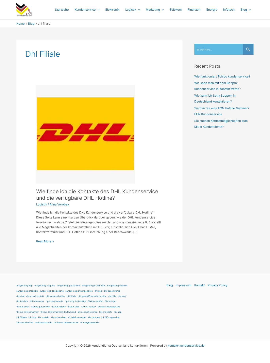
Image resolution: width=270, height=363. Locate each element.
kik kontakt (43, 317)
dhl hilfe (112, 296)
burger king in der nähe (93, 285)
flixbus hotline (58, 306)
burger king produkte (27, 291)
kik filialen (21, 317)
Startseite (62, 9)
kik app (118, 312)
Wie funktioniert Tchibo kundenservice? (222, 76)
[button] (97, 10)
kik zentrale (94, 317)
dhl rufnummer (37, 301)
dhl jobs (122, 296)
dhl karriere (22, 301)
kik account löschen (87, 312)
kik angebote (105, 312)
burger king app (24, 285)
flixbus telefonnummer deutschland (58, 312)
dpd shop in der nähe (75, 301)
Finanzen (194, 9)
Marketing (153, 9)
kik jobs (32, 317)
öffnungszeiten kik (89, 322)
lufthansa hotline (24, 322)
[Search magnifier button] (248, 49)
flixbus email (22, 306)
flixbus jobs (73, 306)
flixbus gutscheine (40, 306)
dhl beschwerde (112, 291)
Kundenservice (85, 9)
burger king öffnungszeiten (79, 291)
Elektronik (112, 9)
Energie (211, 9)
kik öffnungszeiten (110, 317)
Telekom (176, 9)
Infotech (229, 9)
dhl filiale (71, 296)
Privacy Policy (217, 285)
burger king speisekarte (52, 291)
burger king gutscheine (68, 285)
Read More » (45, 241)
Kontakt (199, 285)
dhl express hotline (55, 296)
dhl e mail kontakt (35, 296)
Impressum (183, 285)
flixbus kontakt (88, 306)
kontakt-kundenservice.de (186, 345)
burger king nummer (117, 285)
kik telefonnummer (77, 317)
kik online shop (58, 317)
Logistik (130, 9)
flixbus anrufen (95, 301)
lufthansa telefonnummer (66, 322)
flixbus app (110, 301)
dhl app (98, 291)
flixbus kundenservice (109, 306)
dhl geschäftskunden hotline (92, 296)
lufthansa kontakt (43, 322)
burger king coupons (44, 285)
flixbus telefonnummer (27, 312)
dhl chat (20, 296)
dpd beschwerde (54, 301)
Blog (244, 9)
